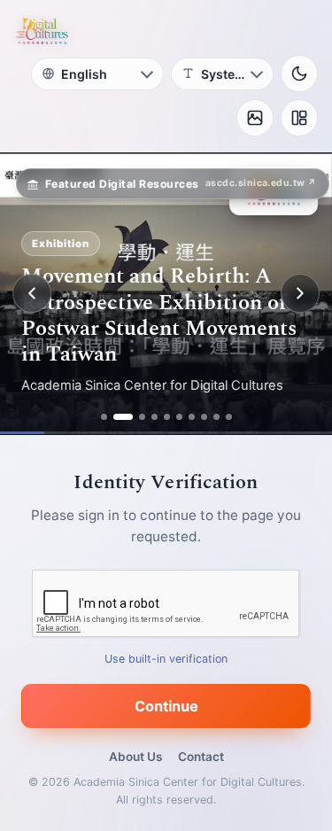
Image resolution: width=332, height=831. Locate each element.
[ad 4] (154, 417)
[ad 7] (192, 417)
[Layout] (299, 117)
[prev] (31, 293)
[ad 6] (179, 417)
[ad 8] (204, 417)
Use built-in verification (166, 658)
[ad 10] (229, 417)
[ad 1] (104, 417)
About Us (135, 756)
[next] (300, 293)
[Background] (255, 117)
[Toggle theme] (299, 73)
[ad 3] (142, 417)
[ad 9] (216, 417)
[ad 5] (167, 417)
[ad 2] (123, 417)
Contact (201, 756)
